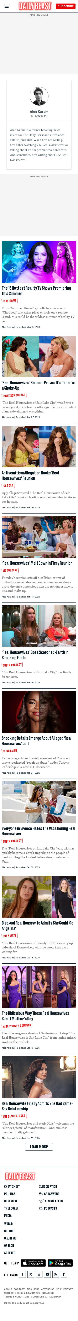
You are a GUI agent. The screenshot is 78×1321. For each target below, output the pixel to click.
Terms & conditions (16, 1296)
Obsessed (10, 1201)
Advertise (47, 1289)
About (8, 1289)
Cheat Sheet (12, 1186)
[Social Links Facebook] (22, 1275)
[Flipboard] (64, 1275)
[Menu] (10, 6)
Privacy (68, 1289)
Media (7, 1215)
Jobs (36, 1289)
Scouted (9, 1253)
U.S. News (10, 1238)
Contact (19, 1289)
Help (59, 1289)
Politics (9, 1194)
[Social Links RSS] (55, 1275)
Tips (29, 1289)
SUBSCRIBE (66, 6)
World (8, 1224)
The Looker (11, 1208)
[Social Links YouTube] (47, 1275)
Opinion (9, 1245)
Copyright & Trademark (46, 1296)
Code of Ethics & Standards (22, 1293)
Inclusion (48, 1293)
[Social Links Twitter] (30, 1275)
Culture (9, 1231)
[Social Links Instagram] (39, 1275)
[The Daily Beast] (35, 6)
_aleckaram (40, 116)
